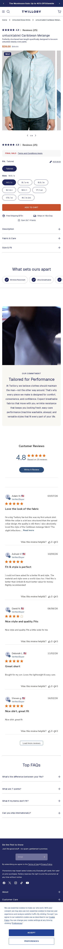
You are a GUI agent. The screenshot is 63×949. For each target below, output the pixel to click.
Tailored (9, 168)
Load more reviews (31, 743)
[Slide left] (3, 3)
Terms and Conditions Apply (30, 153)
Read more (28, 530)
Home (4, 20)
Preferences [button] (17, 923)
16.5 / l (24, 190)
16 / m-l (9, 190)
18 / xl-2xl (26, 197)
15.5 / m (41, 182)
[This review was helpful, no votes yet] (49, 542)
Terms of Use (33, 864)
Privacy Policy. (46, 864)
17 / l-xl (39, 190)
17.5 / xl (9, 197)
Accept (32, 933)
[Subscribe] (44, 857)
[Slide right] (59, 3)
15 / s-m (25, 182)
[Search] (8, 12)
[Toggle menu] (3, 12)
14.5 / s (9, 182)
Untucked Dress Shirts (21, 20)
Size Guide (57, 162)
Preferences (31, 941)
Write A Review (31, 469)
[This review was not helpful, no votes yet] (55, 542)
